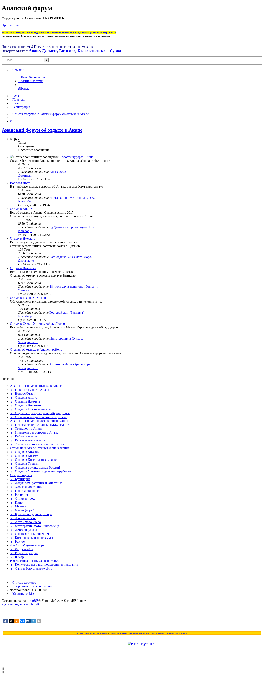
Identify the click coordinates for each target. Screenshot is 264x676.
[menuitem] (31, 77)
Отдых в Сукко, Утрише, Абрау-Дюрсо (37, 323)
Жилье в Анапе (100, 633)
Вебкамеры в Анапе (139, 633)
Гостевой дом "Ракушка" (67, 312)
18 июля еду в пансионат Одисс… (74, 286)
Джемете (49, 51)
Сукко (115, 51)
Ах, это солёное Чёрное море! (70, 364)
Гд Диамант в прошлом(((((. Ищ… (73, 227)
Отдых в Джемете (22, 238)
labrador (23, 231)
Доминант (25, 175)
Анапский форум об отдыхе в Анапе (42, 130)
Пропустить (10, 25)
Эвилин (23, 290)
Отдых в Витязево (23, 268)
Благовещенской (93, 51)
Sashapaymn (26, 260)
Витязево (67, 51)
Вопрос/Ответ (20, 183)
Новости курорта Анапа (76, 157)
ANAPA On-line (84, 633)
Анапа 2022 (58, 171)
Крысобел (25, 201)
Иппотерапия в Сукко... (66, 338)
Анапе (34, 51)
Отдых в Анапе (21, 209)
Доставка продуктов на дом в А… (74, 197)
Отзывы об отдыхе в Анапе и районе (36, 349)
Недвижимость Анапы (176, 633)
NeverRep (25, 316)
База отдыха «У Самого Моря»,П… (74, 257)
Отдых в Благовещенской (28, 297)
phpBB (33, 600)
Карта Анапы (157, 633)
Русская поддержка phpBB (20, 604)
